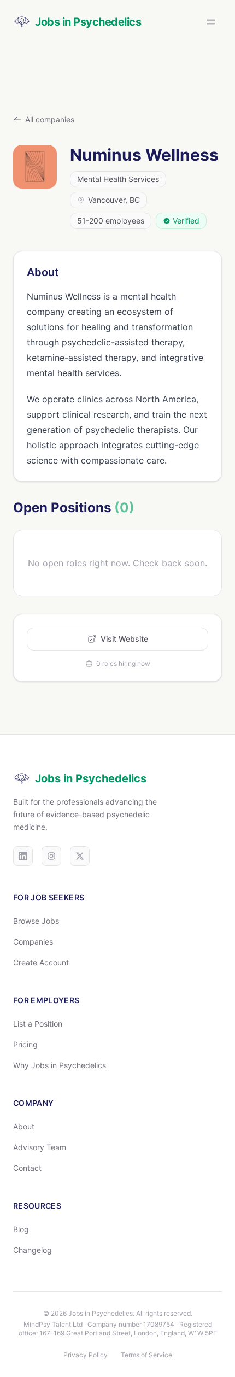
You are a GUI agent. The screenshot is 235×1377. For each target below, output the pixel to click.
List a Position (37, 1023)
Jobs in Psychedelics (90, 778)
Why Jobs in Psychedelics (59, 1065)
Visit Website (124, 638)
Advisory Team (39, 1147)
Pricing (25, 1044)
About (23, 1126)
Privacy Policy (85, 1355)
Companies (33, 941)
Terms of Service (146, 1355)
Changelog (32, 1250)
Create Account (41, 962)
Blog (21, 1229)
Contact (27, 1168)
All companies (49, 119)
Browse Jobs (36, 920)
